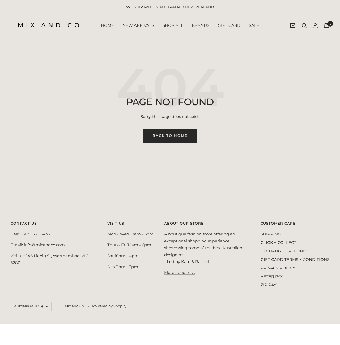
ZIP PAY (269, 284)
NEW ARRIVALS (138, 25)
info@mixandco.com (44, 244)
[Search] (304, 25)
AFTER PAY (272, 276)
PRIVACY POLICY (278, 267)
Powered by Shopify (109, 306)
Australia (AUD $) (28, 306)
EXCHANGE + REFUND (283, 251)
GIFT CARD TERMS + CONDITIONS (295, 259)
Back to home (170, 135)
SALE (254, 25)
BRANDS (200, 25)
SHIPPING (271, 234)
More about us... (179, 272)
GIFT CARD (229, 25)
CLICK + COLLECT (278, 242)
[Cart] (326, 25)
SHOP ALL (173, 25)
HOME (107, 25)
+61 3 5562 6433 (35, 234)
